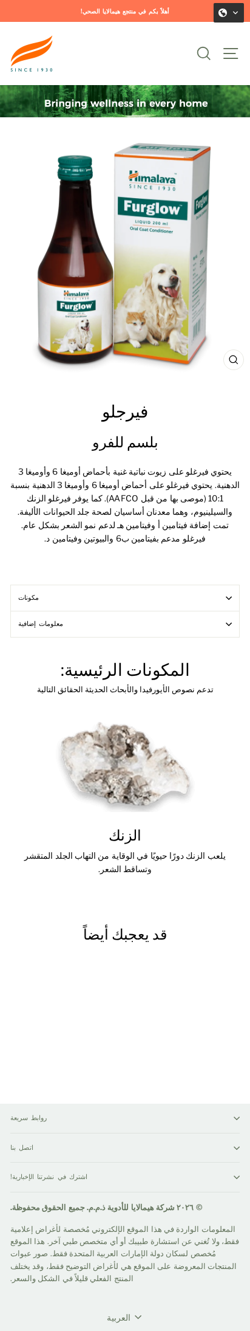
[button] (229, 12)
